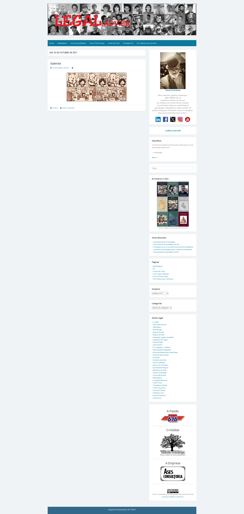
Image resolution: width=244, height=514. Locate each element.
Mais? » (154, 157)
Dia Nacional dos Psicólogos (164, 242)
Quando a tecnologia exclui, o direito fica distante (173, 249)
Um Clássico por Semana (147, 43)
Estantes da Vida (159, 360)
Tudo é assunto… (160, 388)
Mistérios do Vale (159, 370)
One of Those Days (96, 43)
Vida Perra (157, 398)
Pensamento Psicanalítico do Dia (166, 244)
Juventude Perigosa (160, 367)
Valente (55, 63)
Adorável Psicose (159, 324)
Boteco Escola (158, 332)
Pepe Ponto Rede (160, 373)
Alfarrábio (157, 327)
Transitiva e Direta (160, 385)
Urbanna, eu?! (158, 393)
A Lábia (156, 322)
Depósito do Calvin (160, 340)
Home (51, 43)
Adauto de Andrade (172, 90)
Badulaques (62, 43)
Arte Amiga (157, 329)
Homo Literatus (159, 362)
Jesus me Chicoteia (160, 365)
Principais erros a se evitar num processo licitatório (173, 247)
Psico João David (159, 375)
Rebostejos (157, 378)
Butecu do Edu (158, 335)
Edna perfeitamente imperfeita (165, 352)
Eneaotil (156, 357)
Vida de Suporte (159, 395)
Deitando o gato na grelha (163, 337)
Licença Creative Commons (173, 497)
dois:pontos (157, 345)
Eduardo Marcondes (161, 355)
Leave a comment (68, 108)
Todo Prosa (157, 383)
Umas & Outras (159, 390)
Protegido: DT (128, 43)
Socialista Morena (160, 380)
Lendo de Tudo (114, 43)
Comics (55, 108)
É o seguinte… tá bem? (162, 347)
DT (154, 269)
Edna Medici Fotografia (162, 350)
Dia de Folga (158, 342)
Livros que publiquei (78, 43)
